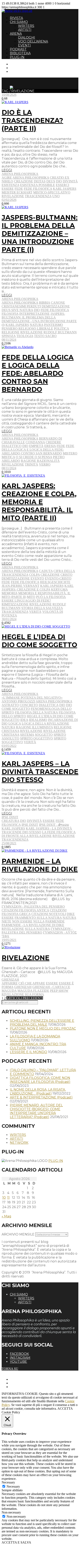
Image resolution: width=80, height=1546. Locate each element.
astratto (10, 705)
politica (61, 328)
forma (7, 987)
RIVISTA (16, 18)
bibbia (44, 302)
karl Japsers (17, 325)
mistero (70, 453)
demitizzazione (56, 306)
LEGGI (7, 170)
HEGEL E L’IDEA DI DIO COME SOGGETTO (39, 641)
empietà (36, 446)
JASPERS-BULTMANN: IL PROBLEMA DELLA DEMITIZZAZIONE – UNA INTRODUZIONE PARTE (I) (40, 233)
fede (19, 188)
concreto (29, 705)
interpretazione (34, 313)
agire (7, 177)
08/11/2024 (9, 339)
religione (10, 332)
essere (8, 188)
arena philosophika (31, 177)
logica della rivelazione (45, 723)
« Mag (6, 1216)
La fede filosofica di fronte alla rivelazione (39, 834)
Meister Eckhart (17, 192)
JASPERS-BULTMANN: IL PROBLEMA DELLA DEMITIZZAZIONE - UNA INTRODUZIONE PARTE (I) (39, 319)
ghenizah (23, 987)
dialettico (12, 446)
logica (14, 723)
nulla (39, 921)
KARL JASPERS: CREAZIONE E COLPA (38, 587)
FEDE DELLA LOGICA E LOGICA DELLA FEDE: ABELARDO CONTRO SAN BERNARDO (38, 373)
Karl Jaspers (64, 188)
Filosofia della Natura (36, 712)
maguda (9, 990)
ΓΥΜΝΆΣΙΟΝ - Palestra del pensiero (33, 906)
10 (4, 1197)
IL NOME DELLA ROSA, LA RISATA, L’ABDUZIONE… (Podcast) (38, 1091)
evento (37, 578)
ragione (28, 460)
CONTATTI (18, 64)
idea (24, 720)
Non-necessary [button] (11, 1512)
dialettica (48, 705)
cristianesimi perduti (21, 306)
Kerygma (59, 589)
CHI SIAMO (19, 22)
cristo (66, 574)
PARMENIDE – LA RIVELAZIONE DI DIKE (40, 865)
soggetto (44, 734)
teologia (24, 336)
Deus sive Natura (17, 310)
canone (58, 302)
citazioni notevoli (48, 914)
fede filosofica (38, 188)
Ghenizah (10, 979)
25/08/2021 (9, 843)
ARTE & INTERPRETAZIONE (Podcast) (41, 1097)
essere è (66, 983)
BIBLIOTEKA (20, 53)
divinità (70, 181)
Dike (71, 914)
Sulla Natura (37, 929)
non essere (22, 921)
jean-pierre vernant (20, 586)
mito (31, 597)
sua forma (34, 994)
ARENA (16, 34)
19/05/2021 (9, 940)
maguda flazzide (33, 990)
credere (53, 442)
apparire (10, 983)
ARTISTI (24, 30)
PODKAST (18, 49)
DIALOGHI (26, 37)
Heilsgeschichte (55, 582)
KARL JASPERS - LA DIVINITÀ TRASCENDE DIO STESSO (37, 830)
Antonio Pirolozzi (18, 701)
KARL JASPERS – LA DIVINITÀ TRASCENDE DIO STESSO (40, 772)
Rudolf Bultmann (60, 332)
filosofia (10, 313)
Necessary (13, 1486)
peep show (59, 990)
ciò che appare (31, 983)
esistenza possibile (37, 185)
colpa (34, 574)
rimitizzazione (15, 604)
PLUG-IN (17, 57)
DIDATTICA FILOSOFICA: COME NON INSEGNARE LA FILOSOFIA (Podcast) (40, 1080)
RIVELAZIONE (25, 958)
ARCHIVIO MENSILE (18, 1234)
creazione (23, 181)
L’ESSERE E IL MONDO (28, 1052)
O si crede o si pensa (34, 457)
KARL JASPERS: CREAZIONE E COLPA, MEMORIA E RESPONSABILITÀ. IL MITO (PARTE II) (39, 502)
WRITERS (26, 26)
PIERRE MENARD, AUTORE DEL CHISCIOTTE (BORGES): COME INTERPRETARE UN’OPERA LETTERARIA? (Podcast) (36, 1111)
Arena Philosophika (20, 174)
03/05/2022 (9, 746)
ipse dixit (30, 824)
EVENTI (24, 45)
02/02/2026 (9, 200)
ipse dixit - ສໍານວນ (54, 824)
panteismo (53, 325)
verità (35, 611)
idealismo (38, 720)
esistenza (10, 185)
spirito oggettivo (36, 738)
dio (59, 181)
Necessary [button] (8, 1482)
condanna (35, 442)
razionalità (48, 460)
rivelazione (13, 196)
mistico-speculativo (51, 192)
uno (56, 196)
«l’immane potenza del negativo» (32, 697)
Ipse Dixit (10, 817)
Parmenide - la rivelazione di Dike (33, 925)
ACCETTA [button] (65, 1408)
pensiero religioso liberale (27, 328)
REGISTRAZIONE (23, 68)
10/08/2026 (9, 94)
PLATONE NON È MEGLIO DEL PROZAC (43, 1028)
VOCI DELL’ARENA (33, 41)
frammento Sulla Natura (38, 917)
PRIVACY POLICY (23, 1383)
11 (8, 1197)
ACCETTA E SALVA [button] (16, 1542)
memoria (9, 593)
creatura (10, 821)
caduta (46, 571)
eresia (50, 446)
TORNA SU (10, 1368)
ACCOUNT (18, 71)
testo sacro (45, 336)
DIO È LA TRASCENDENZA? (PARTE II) (32, 120)
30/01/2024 (9, 619)
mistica (8, 457)
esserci (62, 185)
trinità (31, 464)
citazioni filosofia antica (25, 910)
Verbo (44, 464)
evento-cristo (58, 578)
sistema (27, 734)
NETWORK (19, 1143)
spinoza (9, 336)
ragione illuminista (34, 727)
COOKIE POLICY (22, 1386)
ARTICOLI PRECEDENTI (24, 998)
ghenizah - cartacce (51, 987)
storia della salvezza (42, 608)
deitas (40, 181)
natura (36, 325)
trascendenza (38, 196)
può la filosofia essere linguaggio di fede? (34, 598)
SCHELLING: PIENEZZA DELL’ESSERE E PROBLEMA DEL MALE (42, 1023)
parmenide (55, 921)
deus (50, 181)
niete (6, 921)
